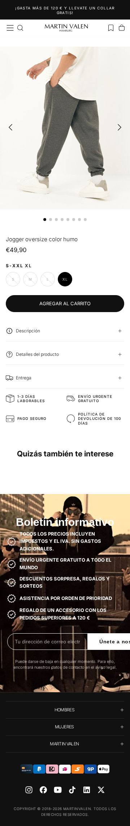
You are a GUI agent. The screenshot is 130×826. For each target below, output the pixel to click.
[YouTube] (57, 789)
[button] (10, 28)
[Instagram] (29, 789)
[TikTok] (72, 789)
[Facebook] (43, 789)
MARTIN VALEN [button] (64, 743)
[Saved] (111, 27)
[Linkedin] (86, 789)
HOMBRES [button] (65, 709)
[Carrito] (122, 27)
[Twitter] (101, 789)
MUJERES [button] (64, 726)
